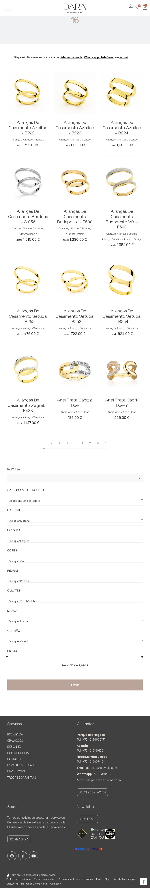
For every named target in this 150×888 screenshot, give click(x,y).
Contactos (12, 883)
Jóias (86, 412)
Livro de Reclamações (124, 879)
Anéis (64, 412)
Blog (107, 879)
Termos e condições (44, 879)
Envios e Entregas (20, 765)
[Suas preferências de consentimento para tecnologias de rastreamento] (143, 881)
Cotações (55, 883)
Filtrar (75, 685)
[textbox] (75, 501)
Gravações (15, 740)
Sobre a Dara (18, 839)
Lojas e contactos (92, 792)
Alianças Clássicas (33, 139)
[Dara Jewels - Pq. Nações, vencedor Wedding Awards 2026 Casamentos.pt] (110, 834)
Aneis (79, 412)
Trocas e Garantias (21, 777)
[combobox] (75, 499)
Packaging (14, 759)
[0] (144, 8)
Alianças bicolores (127, 233)
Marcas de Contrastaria (34, 883)
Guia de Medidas (18, 753)
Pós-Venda (15, 734)
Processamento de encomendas (76, 879)
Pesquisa (139, 478)
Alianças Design (28, 234)
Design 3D (14, 746)
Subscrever (87, 819)
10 (98, 442)
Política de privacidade (18, 879)
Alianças (17, 139)
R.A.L (99, 879)
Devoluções (16, 771)
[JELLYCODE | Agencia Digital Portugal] (7, 874)
